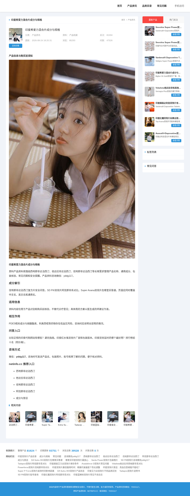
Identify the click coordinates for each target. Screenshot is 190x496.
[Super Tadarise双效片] (47, 416)
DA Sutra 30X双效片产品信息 (70, 471)
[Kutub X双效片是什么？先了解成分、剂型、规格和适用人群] (149, 61)
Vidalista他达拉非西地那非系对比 (127, 463)
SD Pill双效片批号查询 (28, 474)
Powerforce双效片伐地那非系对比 (33, 467)
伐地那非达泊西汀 (25, 384)
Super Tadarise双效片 (52, 425)
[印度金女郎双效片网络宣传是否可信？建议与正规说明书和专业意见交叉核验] (112, 416)
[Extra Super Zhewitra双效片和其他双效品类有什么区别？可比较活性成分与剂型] (63, 416)
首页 (119, 6)
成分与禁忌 (22, 398)
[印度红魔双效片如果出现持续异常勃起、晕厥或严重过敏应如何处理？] (149, 122)
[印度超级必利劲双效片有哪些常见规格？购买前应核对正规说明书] (149, 46)
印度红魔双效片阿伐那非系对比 (56, 474)
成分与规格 (44, 456)
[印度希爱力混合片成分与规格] (17, 6)
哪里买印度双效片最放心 (76, 460)
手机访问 (179, 6)
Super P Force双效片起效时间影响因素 (36, 471)
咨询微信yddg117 (72, 456)
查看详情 (176, 34)
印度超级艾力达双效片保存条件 (64, 463)
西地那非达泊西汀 (25, 371)
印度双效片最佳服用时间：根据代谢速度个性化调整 (76, 467)
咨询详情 (15, 46)
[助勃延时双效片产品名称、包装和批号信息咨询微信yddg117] (149, 31)
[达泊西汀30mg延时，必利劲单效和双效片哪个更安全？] (14, 416)
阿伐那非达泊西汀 (25, 391)
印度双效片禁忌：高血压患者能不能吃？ (121, 467)
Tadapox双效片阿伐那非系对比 (32, 463)
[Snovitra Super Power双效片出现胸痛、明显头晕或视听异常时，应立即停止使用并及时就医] (149, 91)
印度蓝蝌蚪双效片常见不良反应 (88, 474)
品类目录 (147, 6)
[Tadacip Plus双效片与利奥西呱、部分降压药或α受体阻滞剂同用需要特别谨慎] (80, 416)
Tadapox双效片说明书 (129, 471)
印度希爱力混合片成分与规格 (169, 72)
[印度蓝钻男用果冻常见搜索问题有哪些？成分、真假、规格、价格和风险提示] (96, 416)
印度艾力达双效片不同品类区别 (102, 471)
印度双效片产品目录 (27, 456)
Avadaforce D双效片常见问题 (95, 463)
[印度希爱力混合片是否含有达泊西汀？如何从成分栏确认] (129, 416)
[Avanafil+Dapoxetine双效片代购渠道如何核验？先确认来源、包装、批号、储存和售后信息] (149, 137)
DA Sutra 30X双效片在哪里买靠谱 (46, 460)
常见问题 (162, 6)
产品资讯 (132, 6)
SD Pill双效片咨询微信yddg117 (135, 460)
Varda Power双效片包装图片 (104, 460)
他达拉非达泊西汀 (25, 378)
